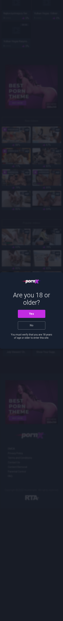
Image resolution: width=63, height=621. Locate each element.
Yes (31, 313)
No (31, 325)
